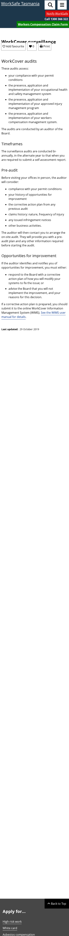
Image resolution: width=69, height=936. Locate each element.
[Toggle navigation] (62, 5)
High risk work (12, 921)
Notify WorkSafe (57, 13)
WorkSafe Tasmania (20, 3)
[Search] (50, 5)
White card (10, 928)
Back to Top (58, 904)
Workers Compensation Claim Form (43, 24)
